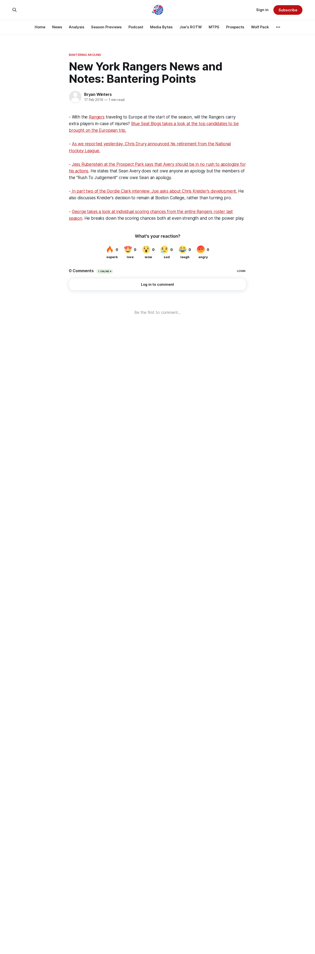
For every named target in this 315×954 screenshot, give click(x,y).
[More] (278, 27)
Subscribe (288, 10)
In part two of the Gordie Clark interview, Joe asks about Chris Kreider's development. (154, 191)
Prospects (235, 27)
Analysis (76, 27)
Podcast (135, 27)
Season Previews (106, 27)
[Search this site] (14, 10)
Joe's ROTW (190, 27)
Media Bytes (161, 27)
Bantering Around (85, 55)
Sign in (262, 9)
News (57, 27)
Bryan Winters (97, 94)
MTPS (214, 27)
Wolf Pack (260, 27)
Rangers (97, 117)
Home (40, 27)
